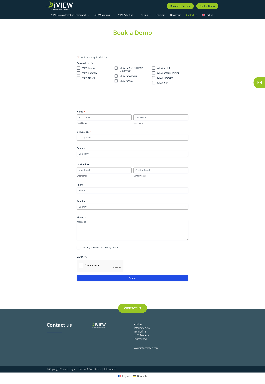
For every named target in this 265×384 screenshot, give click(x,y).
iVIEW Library (88, 68)
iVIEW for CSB (126, 80)
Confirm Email (139, 175)
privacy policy (111, 247)
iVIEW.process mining (168, 72)
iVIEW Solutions (102, 14)
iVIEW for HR (163, 68)
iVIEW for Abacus (128, 75)
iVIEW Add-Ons (125, 14)
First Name (82, 123)
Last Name (138, 123)
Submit (132, 278)
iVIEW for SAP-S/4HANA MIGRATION (131, 69)
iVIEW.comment (165, 77)
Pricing (144, 14)
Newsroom (175, 14)
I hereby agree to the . (100, 247)
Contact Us (191, 14)
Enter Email (82, 175)
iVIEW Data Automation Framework (68, 14)
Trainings (160, 14)
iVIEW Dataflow (89, 72)
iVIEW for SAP (88, 77)
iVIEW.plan (162, 82)
